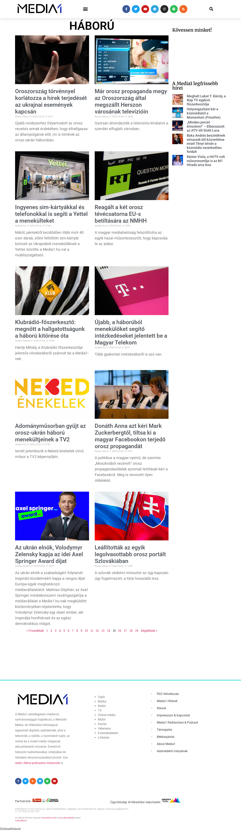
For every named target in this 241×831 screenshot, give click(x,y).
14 (108, 630)
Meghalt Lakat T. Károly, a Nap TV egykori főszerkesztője (206, 100)
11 (92, 630)
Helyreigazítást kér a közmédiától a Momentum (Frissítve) (203, 113)
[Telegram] (155, 9)
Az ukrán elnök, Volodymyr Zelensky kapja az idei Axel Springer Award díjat (49, 554)
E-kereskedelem (108, 733)
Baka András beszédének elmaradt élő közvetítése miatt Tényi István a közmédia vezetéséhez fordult (206, 143)
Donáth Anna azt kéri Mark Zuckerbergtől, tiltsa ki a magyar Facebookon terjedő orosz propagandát (130, 436)
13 (102, 630)
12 (97, 630)
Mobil (101, 719)
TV (100, 710)
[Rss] (183, 9)
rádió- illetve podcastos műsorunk (37, 763)
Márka (102, 701)
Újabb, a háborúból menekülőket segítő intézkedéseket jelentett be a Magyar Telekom (131, 332)
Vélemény (104, 728)
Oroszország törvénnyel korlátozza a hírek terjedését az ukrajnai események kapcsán (51, 101)
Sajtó (101, 697)
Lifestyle (103, 737)
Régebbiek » (149, 630)
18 (131, 630)
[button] (85, 9)
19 (136, 630)
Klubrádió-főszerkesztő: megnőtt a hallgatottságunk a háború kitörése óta (50, 329)
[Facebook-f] (126, 9)
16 (119, 630)
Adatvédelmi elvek (48, 818)
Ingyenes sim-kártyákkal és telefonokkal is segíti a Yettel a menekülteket (51, 214)
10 (86, 630)
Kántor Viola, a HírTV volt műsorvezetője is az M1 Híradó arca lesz (206, 161)
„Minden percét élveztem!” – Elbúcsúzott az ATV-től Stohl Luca (205, 126)
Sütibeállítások (21, 821)
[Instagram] (164, 9)
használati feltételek (67, 818)
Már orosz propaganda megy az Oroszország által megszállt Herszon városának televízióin (131, 101)
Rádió (102, 706)
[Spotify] (174, 9)
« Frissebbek (35, 630)
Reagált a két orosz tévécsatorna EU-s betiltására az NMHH (121, 214)
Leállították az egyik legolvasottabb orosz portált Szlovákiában (130, 554)
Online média (106, 715)
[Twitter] (136, 9)
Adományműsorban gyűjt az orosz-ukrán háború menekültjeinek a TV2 (50, 433)
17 (125, 630)
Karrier (102, 724)
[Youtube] (145, 9)
